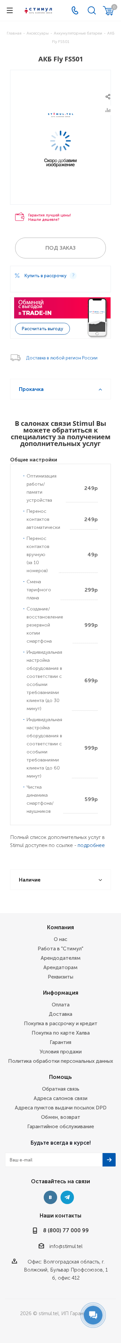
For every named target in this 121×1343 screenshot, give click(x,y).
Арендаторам (60, 967)
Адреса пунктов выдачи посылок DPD (61, 1108)
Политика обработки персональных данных (60, 1061)
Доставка (60, 1014)
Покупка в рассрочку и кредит (60, 1024)
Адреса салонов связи (60, 1098)
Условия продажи (61, 1052)
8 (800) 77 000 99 (66, 1230)
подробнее (91, 845)
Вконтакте (50, 1197)
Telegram (67, 1197)
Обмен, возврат (60, 1117)
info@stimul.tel (65, 1246)
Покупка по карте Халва (61, 1033)
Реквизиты (60, 977)
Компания (60, 927)
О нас (60, 939)
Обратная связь (60, 1089)
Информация (60, 993)
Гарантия (60, 1042)
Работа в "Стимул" (60, 949)
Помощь (60, 1077)
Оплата (61, 1005)
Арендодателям (61, 958)
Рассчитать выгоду (42, 328)
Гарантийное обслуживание (60, 1127)
